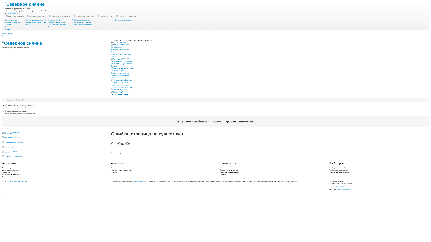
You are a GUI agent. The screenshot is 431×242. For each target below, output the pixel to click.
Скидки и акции (7, 33)
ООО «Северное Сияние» (17, 181)
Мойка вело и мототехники (14, 27)
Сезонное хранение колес (57, 24)
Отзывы (7, 29)
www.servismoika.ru (141, 181)
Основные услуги (11, 20)
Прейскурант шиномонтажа (82, 24)
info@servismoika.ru (344, 189)
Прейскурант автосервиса (81, 22)
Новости (5, 36)
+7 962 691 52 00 (338, 187)
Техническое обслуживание (35, 20)
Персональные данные (123, 20)
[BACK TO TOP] (2, 192)
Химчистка (8, 24)
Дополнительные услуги (13, 22)
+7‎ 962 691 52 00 (14, 13)
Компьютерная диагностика (35, 22)
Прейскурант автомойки (81, 20)
